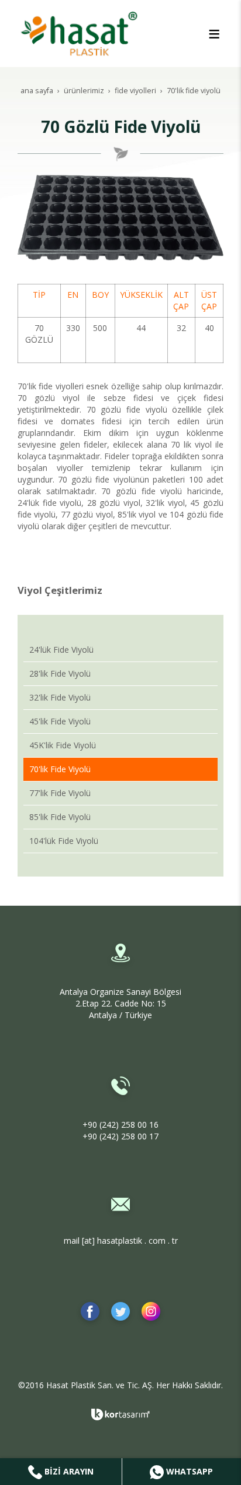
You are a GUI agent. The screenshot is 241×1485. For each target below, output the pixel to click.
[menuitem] (120, 650)
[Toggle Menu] (214, 34)
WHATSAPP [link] (188, 1471)
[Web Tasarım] (120, 1414)
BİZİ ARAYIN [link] (68, 1471)
